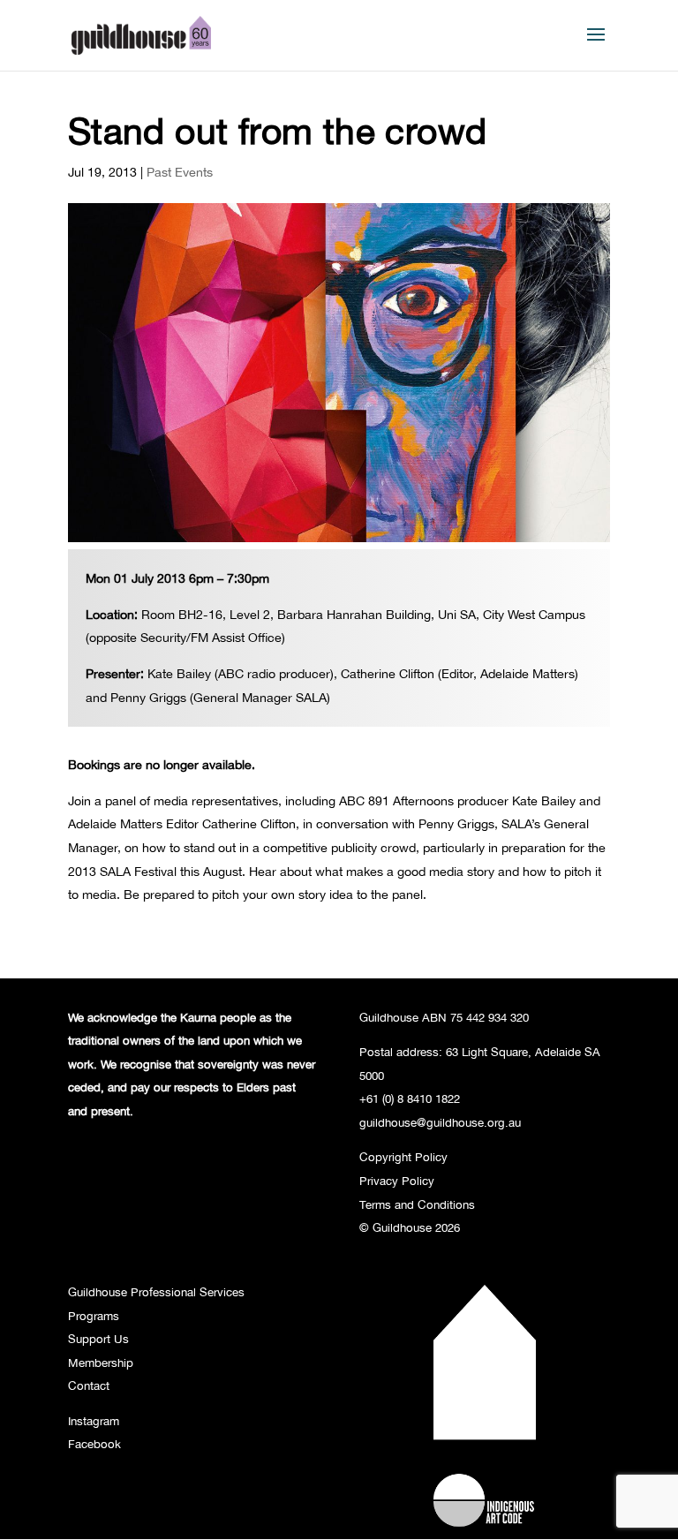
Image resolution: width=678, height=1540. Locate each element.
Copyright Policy (403, 1157)
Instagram (93, 1421)
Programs (93, 1316)
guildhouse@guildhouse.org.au (440, 1122)
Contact (88, 1385)
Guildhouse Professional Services (156, 1292)
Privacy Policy (396, 1181)
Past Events (180, 171)
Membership (100, 1362)
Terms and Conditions (417, 1204)
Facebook (94, 1444)
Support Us (98, 1339)
